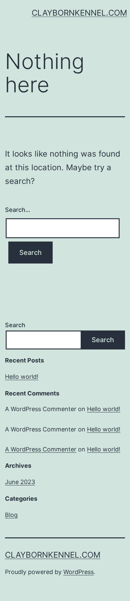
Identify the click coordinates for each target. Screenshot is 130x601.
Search (15, 324)
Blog (11, 514)
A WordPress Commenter (40, 449)
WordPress (78, 571)
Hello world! (21, 376)
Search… (17, 209)
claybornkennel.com (79, 13)
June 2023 (20, 481)
